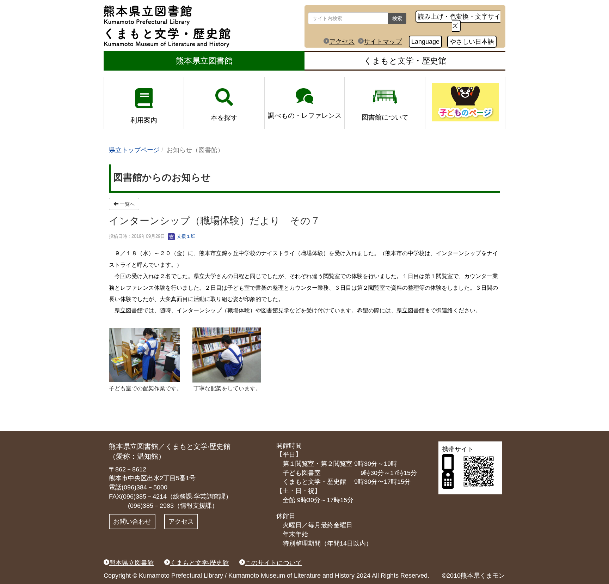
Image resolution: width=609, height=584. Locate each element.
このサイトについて (273, 562)
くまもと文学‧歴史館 (199, 562)
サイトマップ (383, 41)
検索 (397, 18)
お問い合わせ (132, 521)
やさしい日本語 (472, 41)
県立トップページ (134, 149)
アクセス (342, 41)
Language (425, 41)
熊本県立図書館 (204, 60)
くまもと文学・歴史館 (405, 60)
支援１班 (185, 236)
